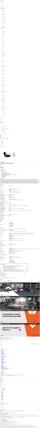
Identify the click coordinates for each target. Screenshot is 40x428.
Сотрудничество (2, 366)
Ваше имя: (1, 339)
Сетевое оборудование (3, 66)
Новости (2, 365)
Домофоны (2, 28)
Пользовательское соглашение (4, 368)
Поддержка (2, 100)
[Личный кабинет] (0, 137)
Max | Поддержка (2, 167)
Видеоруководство (22, 271)
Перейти (27, 268)
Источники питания (3, 352)
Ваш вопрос (1, 342)
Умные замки (2, 353)
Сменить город (1, 136)
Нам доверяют (2, 367)
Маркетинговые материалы (3, 356)
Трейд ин (2, 358)
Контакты (2, 364)
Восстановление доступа (3, 362)
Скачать (27, 265)
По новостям (2, 122)
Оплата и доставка (3, 359)
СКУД (2, 37)
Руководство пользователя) (21, 265)
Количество (1, 165)
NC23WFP (2, 348)
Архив (2, 146)
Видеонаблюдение (3, 10)
